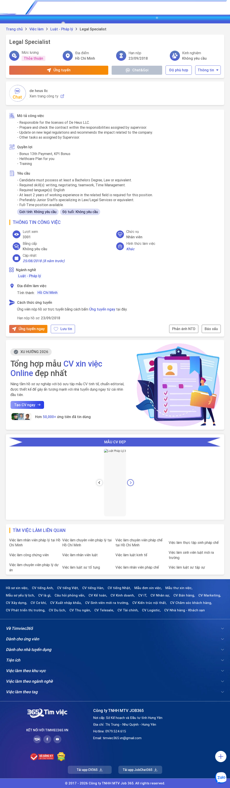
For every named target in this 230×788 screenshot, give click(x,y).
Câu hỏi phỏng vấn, (70, 595)
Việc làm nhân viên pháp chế (137, 567)
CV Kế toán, (97, 595)
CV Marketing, (209, 595)
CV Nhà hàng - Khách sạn (184, 610)
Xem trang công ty (43, 96)
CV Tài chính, (128, 610)
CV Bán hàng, (184, 595)
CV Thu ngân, (80, 610)
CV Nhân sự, (160, 595)
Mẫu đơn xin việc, (148, 588)
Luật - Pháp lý (29, 276)
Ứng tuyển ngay (102, 309)
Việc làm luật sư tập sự (187, 567)
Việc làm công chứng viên (29, 555)
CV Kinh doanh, (123, 595)
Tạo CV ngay (24, 405)
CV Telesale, (104, 610)
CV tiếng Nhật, (119, 588)
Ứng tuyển (62, 70)
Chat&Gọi (140, 70)
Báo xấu (211, 328)
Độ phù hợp (178, 70)
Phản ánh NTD (183, 328)
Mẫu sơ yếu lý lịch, (20, 595)
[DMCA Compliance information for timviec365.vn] (61, 756)
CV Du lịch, (57, 610)
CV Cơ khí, (39, 603)
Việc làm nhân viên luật (80, 555)
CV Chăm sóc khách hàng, (191, 603)
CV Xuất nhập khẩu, (66, 603)
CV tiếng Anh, (43, 588)
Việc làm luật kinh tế (131, 555)
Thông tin (206, 70)
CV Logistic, (151, 610)
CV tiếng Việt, (68, 588)
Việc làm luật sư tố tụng (81, 567)
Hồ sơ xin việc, (17, 588)
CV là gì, (44, 595)
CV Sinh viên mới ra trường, (107, 603)
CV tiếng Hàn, (93, 588)
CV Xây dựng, (16, 603)
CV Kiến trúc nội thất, (149, 603)
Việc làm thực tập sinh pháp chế (194, 542)
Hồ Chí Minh (48, 292)
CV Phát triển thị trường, (25, 610)
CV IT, (142, 595)
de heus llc (38, 90)
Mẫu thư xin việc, (178, 588)
